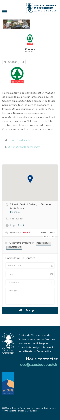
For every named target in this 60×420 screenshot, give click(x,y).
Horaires (50, 237)
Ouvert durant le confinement (24, 147)
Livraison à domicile (19, 140)
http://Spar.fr (17, 225)
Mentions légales (34, 408)
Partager (11, 62)
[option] (16, 24)
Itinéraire (15, 212)
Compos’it (31, 411)
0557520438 (17, 219)
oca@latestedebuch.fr (39, 365)
